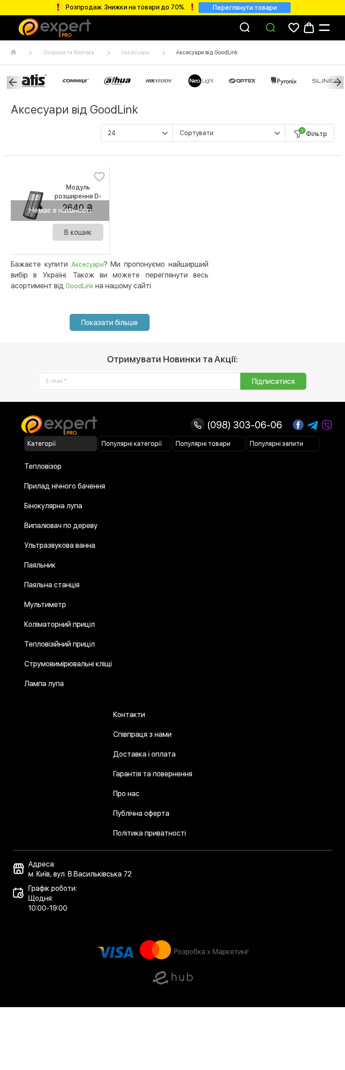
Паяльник (40, 565)
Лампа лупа (44, 683)
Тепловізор (43, 466)
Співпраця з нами (142, 734)
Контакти (129, 714)
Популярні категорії (132, 443)
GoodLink (79, 286)
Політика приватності (149, 833)
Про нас (126, 793)
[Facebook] (298, 424)
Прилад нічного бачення (64, 486)
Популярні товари (203, 443)
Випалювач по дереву (60, 525)
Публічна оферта (141, 813)
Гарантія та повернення (152, 774)
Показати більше (109, 322)
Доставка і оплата (144, 754)
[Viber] (327, 425)
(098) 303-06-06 (243, 425)
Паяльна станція (52, 585)
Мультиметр (45, 604)
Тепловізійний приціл (59, 644)
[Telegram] (312, 425)
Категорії (41, 443)
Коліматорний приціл (59, 624)
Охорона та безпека (68, 52)
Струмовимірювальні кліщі (68, 664)
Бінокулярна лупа (53, 506)
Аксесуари (135, 52)
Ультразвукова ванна (59, 545)
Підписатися (273, 381)
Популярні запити (276, 443)
